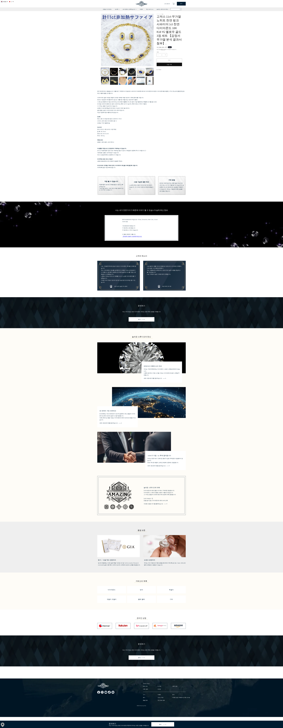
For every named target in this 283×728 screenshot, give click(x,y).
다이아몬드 (111, 590)
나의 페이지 (167, 3)
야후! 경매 (145, 689)
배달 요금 (163, 49)
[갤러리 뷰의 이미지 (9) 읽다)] (123, 81)
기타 (171, 599)
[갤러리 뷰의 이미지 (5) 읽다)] (141, 72)
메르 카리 (145, 686)
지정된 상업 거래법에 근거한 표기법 (178, 697)
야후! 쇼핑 (174, 686)
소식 (144, 694)
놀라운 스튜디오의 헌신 (162, 9)
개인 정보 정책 (161, 700)
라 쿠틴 (159, 686)
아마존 (159, 689)
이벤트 (141, 9)
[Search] (180, 9)
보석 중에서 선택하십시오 (130, 9)
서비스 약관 (160, 697)
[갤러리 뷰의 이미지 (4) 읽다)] (132, 72)
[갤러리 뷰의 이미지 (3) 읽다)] (123, 72)
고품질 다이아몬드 (107, 9)
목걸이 (171, 590)
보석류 (117, 9)
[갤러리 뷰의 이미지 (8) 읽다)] (114, 81)
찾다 (144, 697)
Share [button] (159, 69)
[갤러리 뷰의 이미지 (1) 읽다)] (105, 72)
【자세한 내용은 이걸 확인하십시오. (132, 236)
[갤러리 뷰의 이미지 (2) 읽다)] (114, 72)
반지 (141, 590)
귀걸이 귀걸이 (111, 599)
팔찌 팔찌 (141, 599)
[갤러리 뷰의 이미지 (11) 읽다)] (141, 81)
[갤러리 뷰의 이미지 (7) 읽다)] (105, 81)
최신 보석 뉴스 (149, 9)
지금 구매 (169, 64)
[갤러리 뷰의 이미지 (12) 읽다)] (149, 81)
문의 (181, 3)
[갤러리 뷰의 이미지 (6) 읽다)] (149, 72)
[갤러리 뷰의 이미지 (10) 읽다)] (132, 81)
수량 (158, 52)
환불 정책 (145, 700)
